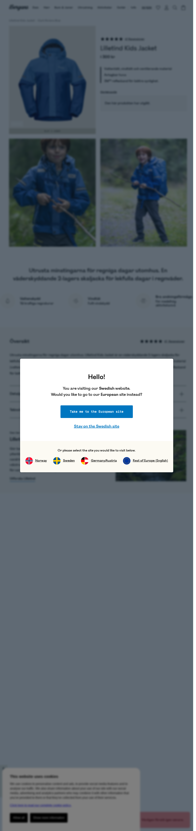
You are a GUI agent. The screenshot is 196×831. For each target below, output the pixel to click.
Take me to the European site (96, 412)
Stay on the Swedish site (96, 426)
